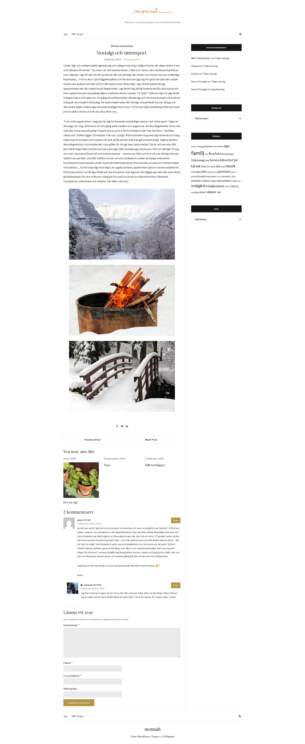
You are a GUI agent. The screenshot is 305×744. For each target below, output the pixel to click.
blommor (209, 146)
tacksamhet (223, 180)
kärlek (196, 166)
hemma (214, 160)
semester (226, 176)
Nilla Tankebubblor (201, 58)
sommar (196, 180)
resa (218, 176)
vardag (194, 192)
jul (235, 160)
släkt (233, 176)
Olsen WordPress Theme (144, 736)
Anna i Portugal (199, 81)
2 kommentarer (131, 59)
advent (194, 146)
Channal (195, 66)
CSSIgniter (168, 736)
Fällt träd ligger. (155, 465)
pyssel (194, 176)
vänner (211, 192)
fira (211, 153)
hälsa (223, 160)
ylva (79, 520)
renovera (211, 176)
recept (202, 176)
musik (230, 165)
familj (197, 153)
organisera (212, 172)
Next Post (151, 439)
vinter (202, 192)
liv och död (213, 166)
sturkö (205, 180)
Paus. (107, 465)
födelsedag (197, 160)
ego (226, 146)
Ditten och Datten (122, 45)
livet (204, 166)
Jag (65, 34)
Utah (227, 186)
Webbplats (70, 688)
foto (218, 153)
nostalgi (195, 171)
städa (213, 180)
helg (207, 160)
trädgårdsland (215, 186)
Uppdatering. (218, 89)
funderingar (228, 154)
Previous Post (92, 439)
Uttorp (234, 186)
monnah (153, 729)
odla (203, 171)
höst (230, 160)
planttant (224, 171)
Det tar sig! (70, 502)
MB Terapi (77, 34)
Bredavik (219, 146)
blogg (201, 146)
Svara (176, 520)
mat (223, 166)
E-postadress (72, 675)
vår (219, 192)
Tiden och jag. (222, 58)
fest (206, 154)
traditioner (236, 181)
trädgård (198, 186)
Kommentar (71, 625)
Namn (68, 662)
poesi (233, 172)
